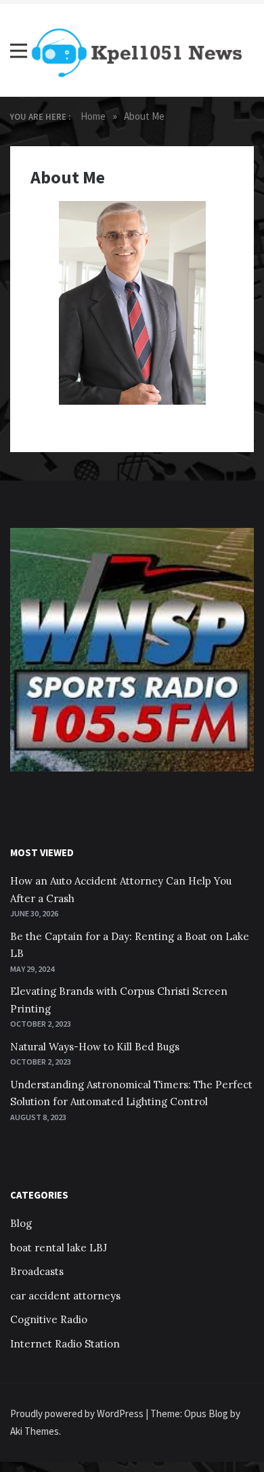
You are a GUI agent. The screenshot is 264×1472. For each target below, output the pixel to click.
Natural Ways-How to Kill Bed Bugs (94, 1046)
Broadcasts (37, 1271)
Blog (21, 1223)
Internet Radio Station (65, 1343)
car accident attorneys (65, 1295)
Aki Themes (34, 1431)
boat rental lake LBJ (58, 1247)
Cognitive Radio (48, 1319)
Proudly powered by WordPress (78, 1413)
